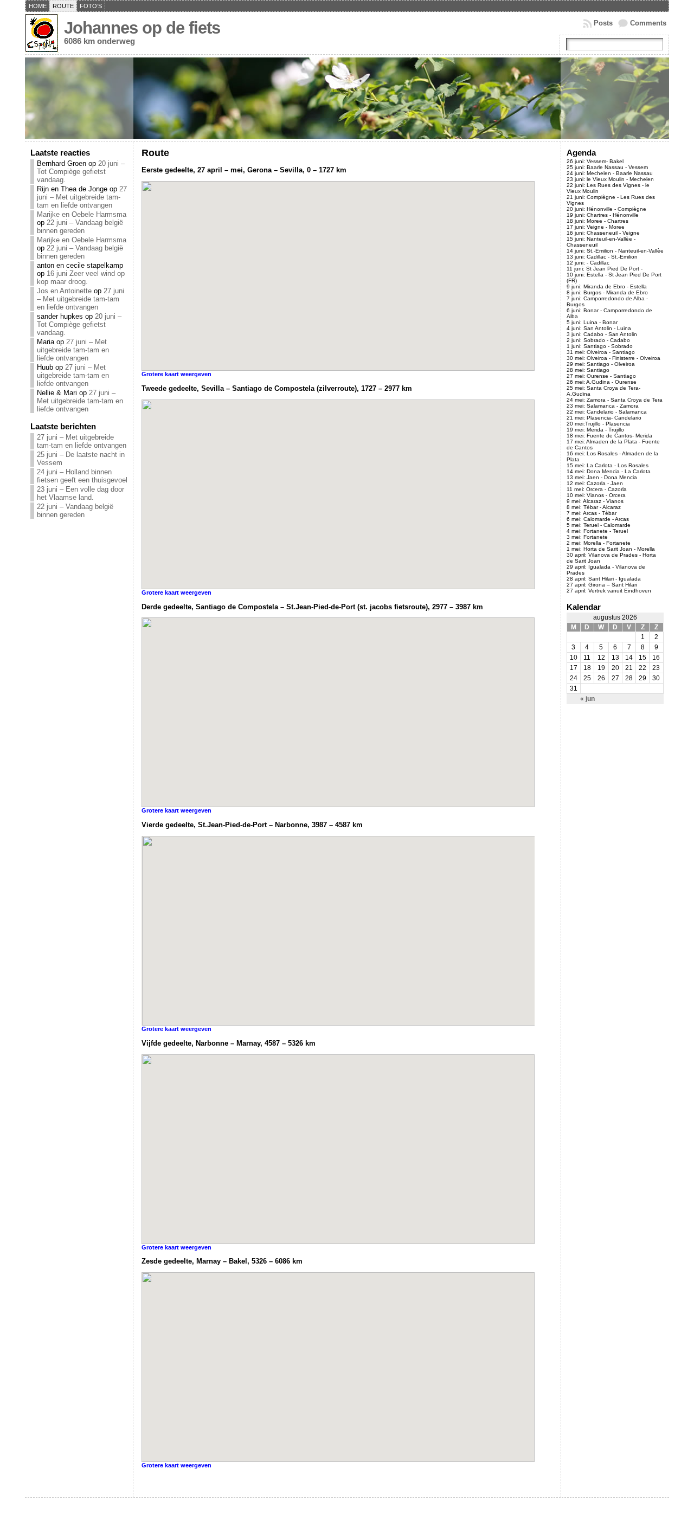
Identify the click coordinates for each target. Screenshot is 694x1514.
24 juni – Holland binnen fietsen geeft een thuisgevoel (82, 476)
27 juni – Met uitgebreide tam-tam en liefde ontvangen (82, 197)
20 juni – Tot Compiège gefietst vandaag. (81, 171)
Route (63, 6)
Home (38, 6)
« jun (587, 698)
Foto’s (91, 6)
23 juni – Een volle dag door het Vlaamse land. (80, 493)
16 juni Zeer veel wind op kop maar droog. (81, 277)
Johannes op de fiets (142, 27)
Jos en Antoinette (64, 291)
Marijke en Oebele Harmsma (81, 214)
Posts (603, 23)
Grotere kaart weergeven (176, 374)
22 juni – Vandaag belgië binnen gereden (80, 226)
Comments (648, 23)
